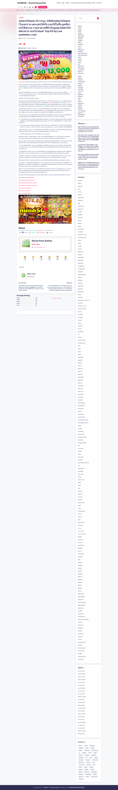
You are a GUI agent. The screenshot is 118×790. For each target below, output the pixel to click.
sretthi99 (80, 460)
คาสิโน (79, 508)
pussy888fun (93, 755)
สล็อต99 (80, 585)
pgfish (79, 354)
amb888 (80, 214)
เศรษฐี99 (80, 653)
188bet (79, 183)
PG (78, 334)
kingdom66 (81, 291)
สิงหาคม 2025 (81, 705)
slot (79, 64)
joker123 (52, 102)
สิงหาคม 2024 (81, 733)
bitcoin (79, 220)
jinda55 (80, 29)
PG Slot (80, 337)
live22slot (80, 297)
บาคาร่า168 (80, 90)
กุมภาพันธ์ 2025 (81, 722)
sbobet (79, 425)
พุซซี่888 (80, 548)
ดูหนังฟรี (80, 85)
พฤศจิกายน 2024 (82, 731)
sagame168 (81, 414)
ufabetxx (80, 491)
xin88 (79, 505)
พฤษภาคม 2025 (81, 713)
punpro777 (80, 112)
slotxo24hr (80, 457)
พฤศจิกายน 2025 (82, 696)
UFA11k (79, 477)
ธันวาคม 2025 (81, 694)
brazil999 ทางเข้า (82, 234)
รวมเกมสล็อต (81, 554)
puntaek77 (80, 397)
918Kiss (80, 194)
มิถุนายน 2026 (81, 676)
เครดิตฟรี (94, 774)
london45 (80, 303)
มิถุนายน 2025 (81, 711)
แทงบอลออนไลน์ (81, 656)
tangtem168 (81, 468)
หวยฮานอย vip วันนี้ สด (83, 619)
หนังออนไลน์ (81, 103)
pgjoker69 (80, 360)
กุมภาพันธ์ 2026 (81, 688)
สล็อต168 (80, 562)
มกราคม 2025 (81, 725)
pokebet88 (80, 385)
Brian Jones (36, 244)
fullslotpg (80, 96)
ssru (79, 465)
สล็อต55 (80, 568)
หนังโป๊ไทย (80, 51)
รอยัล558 (80, 556)
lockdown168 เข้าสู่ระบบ (84, 300)
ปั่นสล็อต (80, 536)
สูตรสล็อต (80, 611)
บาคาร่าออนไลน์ (81, 111)
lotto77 (80, 311)
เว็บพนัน (80, 639)
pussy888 (80, 44)
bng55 (79, 226)
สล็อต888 (80, 38)
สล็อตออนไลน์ (81, 594)
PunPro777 (80, 391)
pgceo (79, 351)
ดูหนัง (79, 100)
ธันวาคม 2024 (81, 728)
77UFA (79, 192)
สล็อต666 (80, 574)
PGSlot (79, 365)
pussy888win (81, 405)
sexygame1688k (82, 442)
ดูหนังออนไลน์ (81, 68)
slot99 (79, 31)
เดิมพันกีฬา (80, 628)
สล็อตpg (80, 588)
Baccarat (80, 217)
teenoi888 (80, 471)
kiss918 (80, 60)
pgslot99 (80, 374)
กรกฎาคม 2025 (81, 708)
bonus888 (80, 232)
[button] (42, 7)
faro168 (80, 246)
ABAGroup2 (81, 206)
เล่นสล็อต (80, 631)
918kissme (80, 200)
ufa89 (79, 485)
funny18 (80, 254)
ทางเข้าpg (80, 525)
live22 (79, 98)
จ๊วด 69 (79, 514)
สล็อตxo (80, 591)
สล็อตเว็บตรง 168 (82, 602)
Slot (79, 445)
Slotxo (79, 454)
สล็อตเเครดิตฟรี (81, 605)
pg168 (79, 27)
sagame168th (81, 81)
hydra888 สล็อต (81, 274)
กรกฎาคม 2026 (81, 674)
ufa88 (79, 482)
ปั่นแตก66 (80, 109)
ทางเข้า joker (81, 69)
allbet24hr (80, 209)
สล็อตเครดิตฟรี (81, 596)
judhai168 (80, 289)
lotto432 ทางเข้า (82, 306)
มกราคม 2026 (81, 691)
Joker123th (80, 286)
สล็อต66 (80, 33)
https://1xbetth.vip (82, 53)
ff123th (80, 249)
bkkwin (79, 223)
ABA (79, 203)
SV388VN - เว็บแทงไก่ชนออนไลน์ (31, 3)
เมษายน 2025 (81, 716)
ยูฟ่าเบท (80, 551)
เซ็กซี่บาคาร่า (81, 625)
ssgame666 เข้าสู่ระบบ (83, 462)
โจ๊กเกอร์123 (21, 267)
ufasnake (80, 499)
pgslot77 (80, 107)
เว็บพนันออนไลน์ (82, 642)
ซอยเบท (80, 517)
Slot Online (80, 448)
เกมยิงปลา (80, 622)
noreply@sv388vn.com (39, 247)
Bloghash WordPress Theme (77, 787)
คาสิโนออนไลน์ (81, 511)
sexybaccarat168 (82, 437)
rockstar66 (80, 408)
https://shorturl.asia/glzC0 (24, 188)
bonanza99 (81, 229)
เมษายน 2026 (81, 682)
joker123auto (21, 81)
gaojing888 (81, 257)
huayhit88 (80, 271)
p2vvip (79, 328)
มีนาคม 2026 (81, 685)
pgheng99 (80, 94)
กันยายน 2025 (81, 702)
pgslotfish (80, 380)
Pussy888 (80, 400)
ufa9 (79, 488)
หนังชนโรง (80, 79)
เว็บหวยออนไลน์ (81, 648)
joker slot (80, 71)
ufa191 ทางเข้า (81, 479)
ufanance (80, 497)
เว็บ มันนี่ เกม (81, 633)
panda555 (80, 331)
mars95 (80, 320)
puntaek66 (80, 394)
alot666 (80, 212)
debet (79, 243)
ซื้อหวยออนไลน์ (81, 114)
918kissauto (81, 197)
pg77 (79, 346)
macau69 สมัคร (95, 750)
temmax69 (80, 474)
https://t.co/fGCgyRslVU (24, 193)
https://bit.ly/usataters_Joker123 (26, 180)
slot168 (80, 451)
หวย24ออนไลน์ (81, 616)
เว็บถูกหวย (80, 636)
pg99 (79, 348)
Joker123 (21, 17)
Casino (79, 240)
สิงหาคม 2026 (81, 671)
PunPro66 (80, 388)
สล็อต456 (80, 565)
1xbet (79, 189)
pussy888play (81, 403)
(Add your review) (56, 298)
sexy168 (80, 428)
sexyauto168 (81, 434)
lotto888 (80, 314)
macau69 (80, 317)
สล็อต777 (80, 576)
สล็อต (45, 110)
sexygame (80, 440)
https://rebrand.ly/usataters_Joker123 (27, 182)
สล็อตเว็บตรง (81, 35)
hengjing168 (81, 266)
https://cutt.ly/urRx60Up (24, 190)
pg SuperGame (81, 343)
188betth (80, 186)
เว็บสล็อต (80, 645)
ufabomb (80, 494)
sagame (80, 411)
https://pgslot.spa (82, 55)
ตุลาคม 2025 (81, 699)
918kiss (80, 76)
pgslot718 (80, 368)
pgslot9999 (81, 377)
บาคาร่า (80, 46)
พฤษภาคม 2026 (81, 679)
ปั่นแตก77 (80, 542)
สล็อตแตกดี (80, 608)
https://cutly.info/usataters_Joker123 (27, 185)
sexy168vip (81, 431)
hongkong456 (81, 269)
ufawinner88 (81, 502)
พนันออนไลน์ (81, 545)
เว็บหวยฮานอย (81, 651)
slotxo (79, 48)
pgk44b (80, 363)
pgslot (79, 42)
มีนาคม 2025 (81, 719)
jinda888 (80, 280)
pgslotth (80, 383)
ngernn (79, 323)
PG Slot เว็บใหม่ (81, 340)
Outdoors (80, 326)
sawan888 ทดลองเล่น (83, 420)
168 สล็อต (80, 180)
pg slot (79, 58)
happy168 (80, 263)
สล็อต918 (80, 582)
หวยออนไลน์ (81, 116)
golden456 (80, 260)
